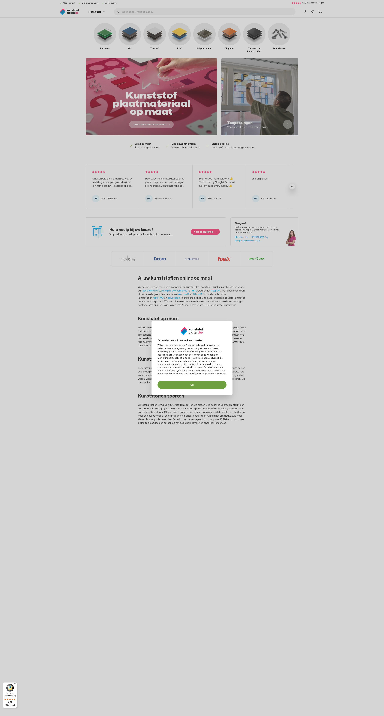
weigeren (171, 364)
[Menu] (15, 684)
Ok (192, 384)
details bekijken (187, 364)
